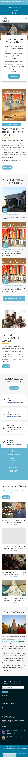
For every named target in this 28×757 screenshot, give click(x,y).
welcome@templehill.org (11, 708)
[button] (26, 19)
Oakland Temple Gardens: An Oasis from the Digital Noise (14, 521)
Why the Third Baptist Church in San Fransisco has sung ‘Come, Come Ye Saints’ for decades (14, 574)
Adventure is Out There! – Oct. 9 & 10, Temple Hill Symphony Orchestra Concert (13, 253)
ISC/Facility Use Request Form (8, 699)
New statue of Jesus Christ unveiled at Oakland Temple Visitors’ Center (14, 600)
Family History (6, 331)
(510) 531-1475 (14, 10)
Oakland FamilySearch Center (10, 337)
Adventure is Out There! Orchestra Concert (13, 131)
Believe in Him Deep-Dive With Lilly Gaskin (15, 731)
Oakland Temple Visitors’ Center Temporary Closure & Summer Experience (14, 548)
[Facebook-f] (12, 13)
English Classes (5, 695)
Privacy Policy (20, 746)
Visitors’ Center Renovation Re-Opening (13, 218)
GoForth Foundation (17, 748)
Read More (14, 524)
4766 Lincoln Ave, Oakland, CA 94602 (15, 7)
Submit (4, 692)
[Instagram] (15, 13)
